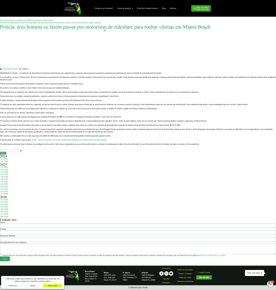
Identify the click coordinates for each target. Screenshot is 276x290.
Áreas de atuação (124, 8)
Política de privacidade (185, 269)
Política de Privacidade (206, 255)
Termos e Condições (185, 273)
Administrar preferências (185, 281)
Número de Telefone (7, 236)
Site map (166, 278)
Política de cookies (185, 277)
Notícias (173, 8)
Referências (166, 282)
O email (3, 229)
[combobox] (10, 151)
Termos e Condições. (220, 255)
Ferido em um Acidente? (104, 8)
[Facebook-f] (161, 273)
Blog (164, 8)
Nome (2, 222)
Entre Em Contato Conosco (147, 8)
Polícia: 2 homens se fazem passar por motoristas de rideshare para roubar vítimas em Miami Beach (69, 140)
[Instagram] (166, 273)
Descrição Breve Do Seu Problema (13, 242)
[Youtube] (171, 273)
